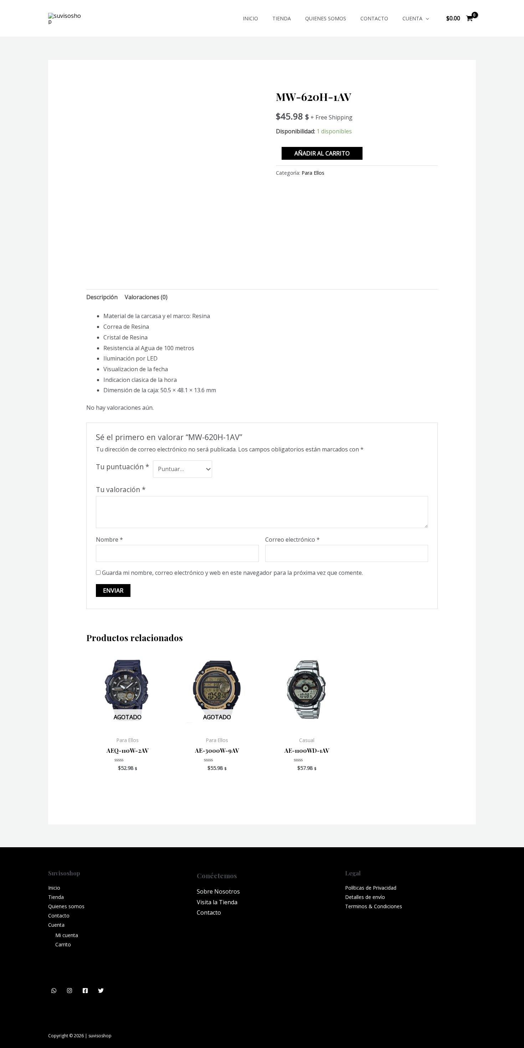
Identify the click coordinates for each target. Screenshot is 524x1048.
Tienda (281, 18)
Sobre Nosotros (218, 891)
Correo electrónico (292, 539)
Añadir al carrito (322, 153)
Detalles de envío (365, 897)
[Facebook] (85, 990)
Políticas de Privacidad (370, 887)
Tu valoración (121, 489)
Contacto (374, 18)
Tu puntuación (122, 466)
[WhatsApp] (54, 990)
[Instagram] (69, 990)
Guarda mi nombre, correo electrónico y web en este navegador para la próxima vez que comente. (232, 573)
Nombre (109, 539)
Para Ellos (313, 172)
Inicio (250, 18)
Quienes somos (325, 18)
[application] (425, 18)
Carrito (63, 944)
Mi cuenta (66, 935)
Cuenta (412, 18)
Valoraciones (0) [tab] (146, 297)
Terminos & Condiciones (373, 906)
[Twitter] (101, 990)
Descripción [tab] (102, 297)
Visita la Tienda (217, 902)
